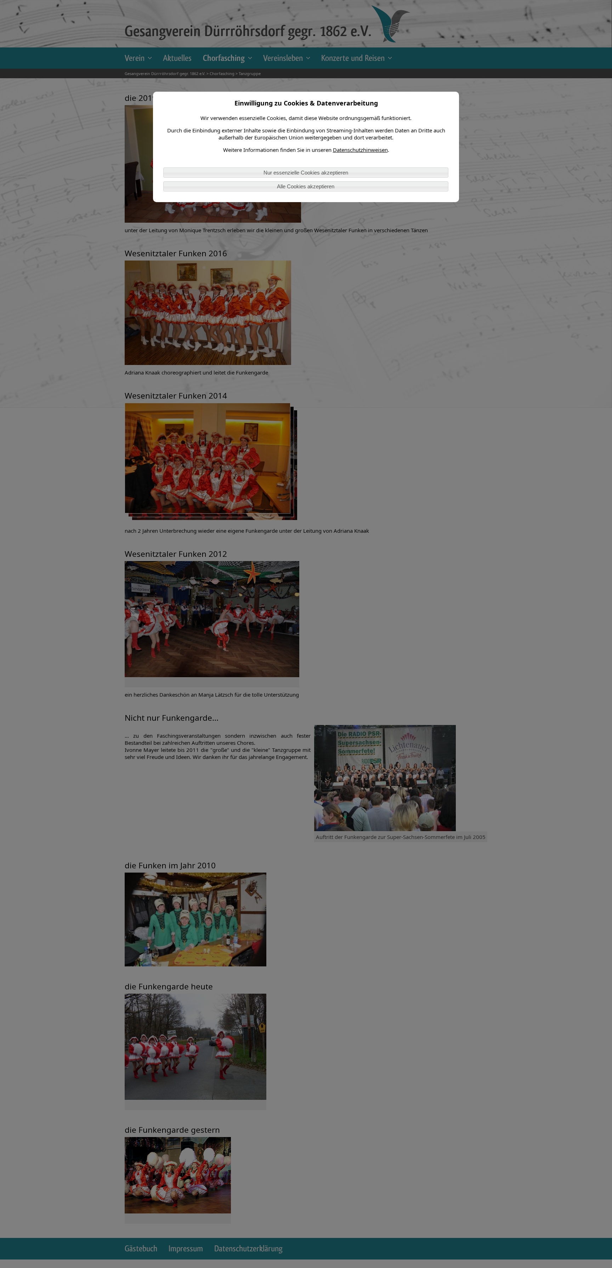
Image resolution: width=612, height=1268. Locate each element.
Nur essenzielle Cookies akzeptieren (306, 173)
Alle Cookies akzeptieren (305, 186)
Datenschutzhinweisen (360, 149)
